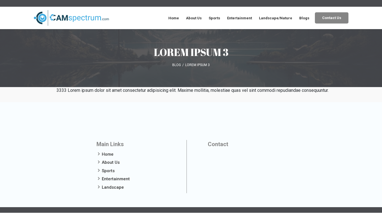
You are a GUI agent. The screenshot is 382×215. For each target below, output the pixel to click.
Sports (214, 18)
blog (176, 65)
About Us (194, 18)
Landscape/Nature (275, 18)
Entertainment (239, 18)
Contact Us (331, 18)
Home (173, 18)
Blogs (304, 18)
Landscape (113, 187)
